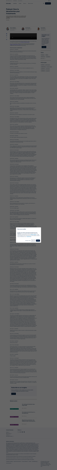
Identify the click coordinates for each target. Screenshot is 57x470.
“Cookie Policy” (28, 236)
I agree (38, 240)
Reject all (33, 240)
